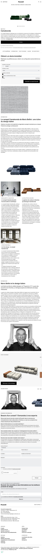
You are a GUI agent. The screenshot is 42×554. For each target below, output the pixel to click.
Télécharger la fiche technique (9, 383)
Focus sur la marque (26, 532)
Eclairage (3, 542)
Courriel (3, 453)
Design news (25, 528)
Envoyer (36, 477)
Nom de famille (24, 449)
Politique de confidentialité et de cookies (9, 548)
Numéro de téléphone (26, 453)
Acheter (21, 42)
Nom (2, 449)
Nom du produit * (4, 446)
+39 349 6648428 (6, 512)
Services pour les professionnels (8, 532)
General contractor (5, 531)
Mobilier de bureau (5, 538)
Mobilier (22, 4)
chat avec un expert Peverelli (29, 47)
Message (3, 457)
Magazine (24, 531)
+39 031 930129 (5, 511)
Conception (24, 529)
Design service (4, 529)
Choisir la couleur (6, 64)
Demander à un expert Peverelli (31, 81)
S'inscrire (21, 499)
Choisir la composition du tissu (9, 75)
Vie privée (3, 467)
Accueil (13, 4)
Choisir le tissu (5, 68)
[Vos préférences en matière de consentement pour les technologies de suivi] (2, 552)
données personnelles (18, 496)
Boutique (17, 4)
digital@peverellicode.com (14, 513)
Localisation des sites (27, 537)
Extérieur (3, 541)
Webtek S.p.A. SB (12, 549)
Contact (24, 538)
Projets (2, 528)
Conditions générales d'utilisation (26, 548)
